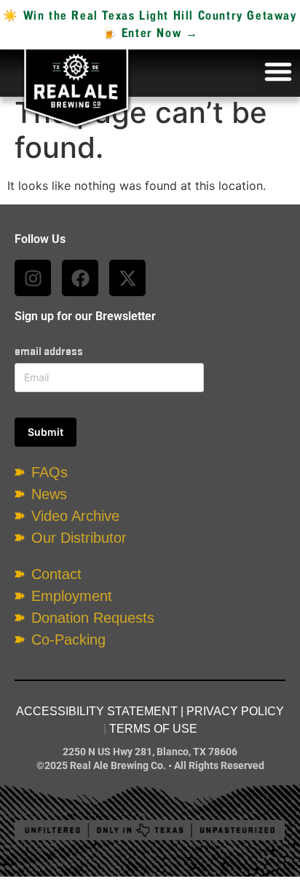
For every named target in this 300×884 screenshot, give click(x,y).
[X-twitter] (127, 278)
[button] (278, 71)
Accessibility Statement (97, 711)
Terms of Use (153, 728)
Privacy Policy (235, 711)
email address (49, 351)
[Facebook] (80, 278)
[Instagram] (33, 278)
